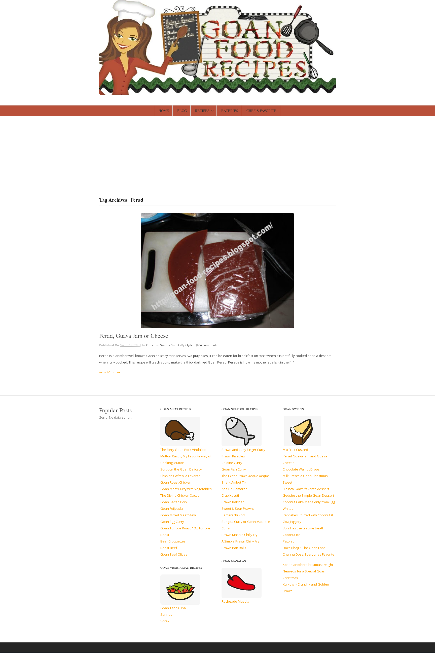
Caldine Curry (232, 462)
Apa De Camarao (234, 489)
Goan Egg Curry (172, 521)
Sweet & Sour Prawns (238, 508)
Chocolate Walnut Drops (301, 469)
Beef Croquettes (173, 541)
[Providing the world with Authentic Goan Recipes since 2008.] (217, 93)
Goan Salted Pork (173, 502)
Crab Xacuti (230, 495)
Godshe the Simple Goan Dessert (308, 495)
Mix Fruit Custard (295, 449)
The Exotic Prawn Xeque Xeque (245, 476)
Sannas (166, 614)
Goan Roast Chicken (175, 482)
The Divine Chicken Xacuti (179, 495)
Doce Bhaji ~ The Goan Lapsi (304, 548)
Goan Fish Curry (234, 469)
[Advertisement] (217, 154)
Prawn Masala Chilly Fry (240, 534)
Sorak (164, 621)
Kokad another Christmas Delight (308, 564)
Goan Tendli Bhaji (173, 608)
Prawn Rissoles (233, 456)
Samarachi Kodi (233, 515)
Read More (106, 372)
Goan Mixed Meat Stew (178, 515)
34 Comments (208, 345)
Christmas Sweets (158, 345)
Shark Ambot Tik (234, 482)
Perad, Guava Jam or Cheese (133, 336)
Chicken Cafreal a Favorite (180, 476)
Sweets (175, 345)
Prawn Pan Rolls (234, 548)
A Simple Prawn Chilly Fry (240, 541)
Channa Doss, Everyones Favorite (308, 554)
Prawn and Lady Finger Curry (243, 449)
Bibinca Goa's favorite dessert (306, 489)
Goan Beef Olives (173, 554)
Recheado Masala (235, 601)
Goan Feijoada (171, 508)
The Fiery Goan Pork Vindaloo (183, 449)
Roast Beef (168, 548)
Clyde (189, 345)
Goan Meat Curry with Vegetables (186, 489)
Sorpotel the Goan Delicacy (181, 469)
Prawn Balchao (233, 502)
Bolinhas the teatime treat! (303, 528)
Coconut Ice (291, 534)
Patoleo (289, 541)
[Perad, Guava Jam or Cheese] (217, 270)
